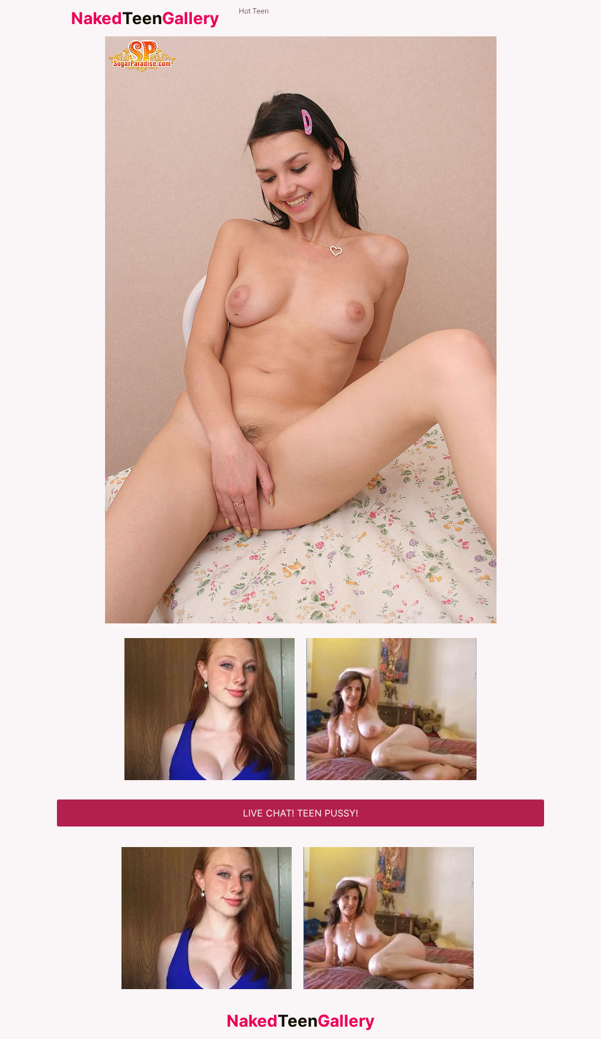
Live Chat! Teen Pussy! (300, 813)
